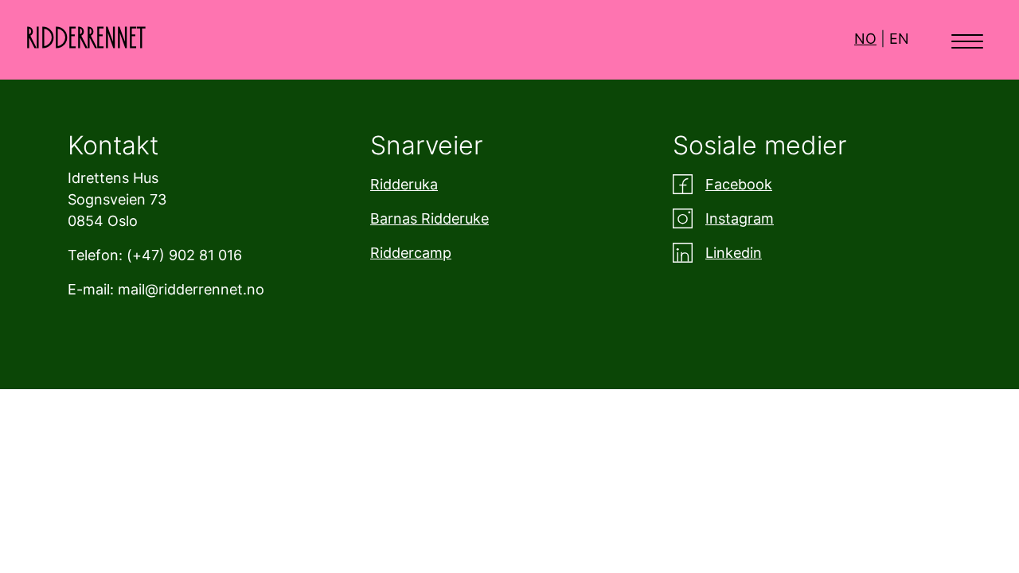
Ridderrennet (85, 39)
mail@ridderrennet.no (191, 289)
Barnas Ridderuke (429, 218)
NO (865, 38)
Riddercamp (410, 252)
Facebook (738, 184)
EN (899, 38)
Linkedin (733, 252)
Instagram (739, 218)
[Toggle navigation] (967, 39)
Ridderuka (404, 184)
